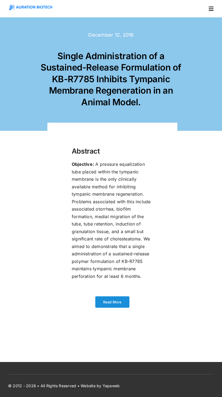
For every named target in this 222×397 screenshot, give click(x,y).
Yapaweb (111, 385)
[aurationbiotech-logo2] (30, 6)
